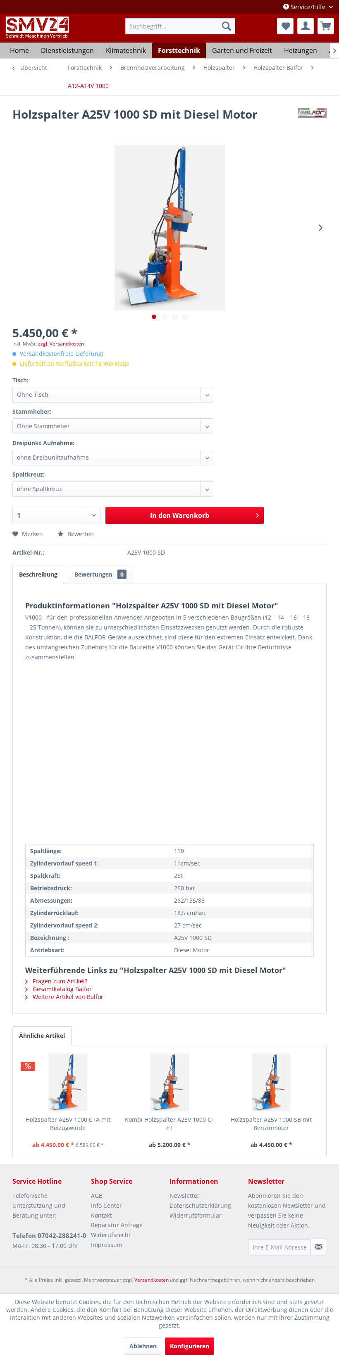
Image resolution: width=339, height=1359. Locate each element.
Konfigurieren (189, 1346)
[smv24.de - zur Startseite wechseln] (36, 34)
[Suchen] (226, 26)
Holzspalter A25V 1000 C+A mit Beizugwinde (68, 1124)
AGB (97, 1195)
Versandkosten (151, 1279)
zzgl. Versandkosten (61, 343)
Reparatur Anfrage (117, 1225)
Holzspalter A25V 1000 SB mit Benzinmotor (271, 1124)
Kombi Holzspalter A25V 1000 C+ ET (170, 1124)
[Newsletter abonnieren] (318, 1247)
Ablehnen (143, 1346)
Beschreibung (38, 574)
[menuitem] (180, 26)
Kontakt (101, 1215)
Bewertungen (99, 574)
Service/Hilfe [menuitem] (308, 7)
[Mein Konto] (305, 26)
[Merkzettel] (285, 26)
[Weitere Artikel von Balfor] (312, 122)
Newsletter (185, 1195)
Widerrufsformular (196, 1215)
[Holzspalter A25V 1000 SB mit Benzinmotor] (271, 1082)
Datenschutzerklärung (200, 1205)
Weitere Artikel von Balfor (67, 997)
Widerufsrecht (111, 1235)
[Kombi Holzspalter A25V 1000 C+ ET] (169, 1082)
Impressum (106, 1245)
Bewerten (80, 534)
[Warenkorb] (326, 26)
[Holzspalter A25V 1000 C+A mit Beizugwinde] (68, 1082)
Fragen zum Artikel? (59, 981)
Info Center (106, 1205)
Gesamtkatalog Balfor (61, 989)
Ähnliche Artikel (42, 1036)
